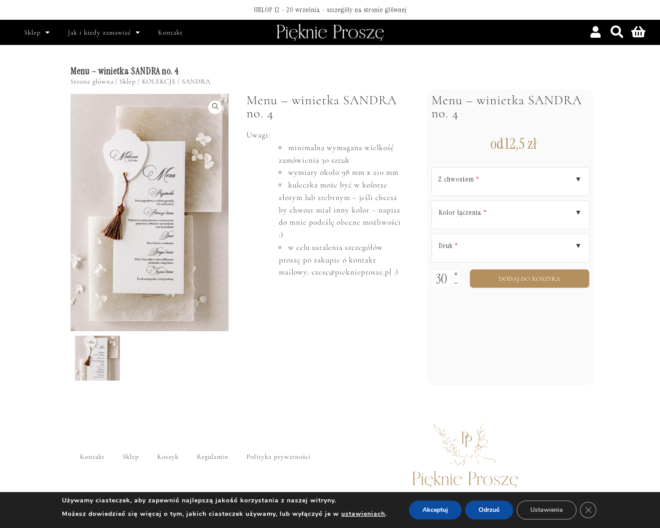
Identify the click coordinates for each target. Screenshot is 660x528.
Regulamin (213, 457)
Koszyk (168, 457)
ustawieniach (363, 514)
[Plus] (456, 274)
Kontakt (170, 32)
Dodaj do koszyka (530, 279)
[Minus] (456, 283)
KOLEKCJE (159, 81)
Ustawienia (546, 510)
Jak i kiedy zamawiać (99, 32)
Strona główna (92, 81)
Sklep (32, 32)
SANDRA (196, 81)
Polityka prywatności (278, 457)
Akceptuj (435, 510)
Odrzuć (489, 510)
